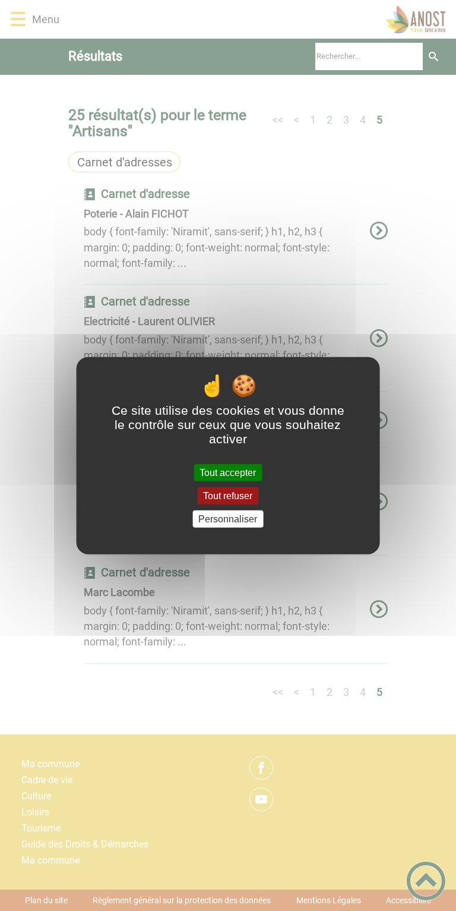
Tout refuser (227, 495)
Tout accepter (228, 472)
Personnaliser (227, 519)
